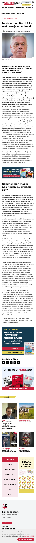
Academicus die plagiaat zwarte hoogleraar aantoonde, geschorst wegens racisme (9, 425)
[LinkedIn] (11, 362)
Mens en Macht (17, 13)
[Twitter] (7, 362)
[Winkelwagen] (33, 2)
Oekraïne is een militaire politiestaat (9, 451)
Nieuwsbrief (20, 7)
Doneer (27, 2)
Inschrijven (7, 523)
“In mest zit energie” (25, 422)
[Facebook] (3, 362)
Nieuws (4, 7)
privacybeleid (29, 536)
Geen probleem (25, 539)
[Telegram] (15, 362)
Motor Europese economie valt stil (24, 451)
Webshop (29, 7)
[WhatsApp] (18, 362)
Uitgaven (11, 7)
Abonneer (27, 4)
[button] (33, 5)
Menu (33, 7)
